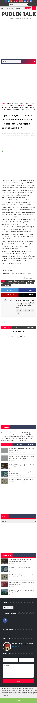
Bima (21, 103)
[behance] (25, 1)
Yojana (4, 107)
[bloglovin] (17, 1)
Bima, (3, 135)
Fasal (32, 103)
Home (3, 103)
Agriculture (10, 103)
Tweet (12, 290)
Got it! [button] (19, 700)
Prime (24, 105)
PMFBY (19, 105)
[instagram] (28, 1)
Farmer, (7, 135)
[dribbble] (20, 1)
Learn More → (16, 647)
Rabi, (33, 135)
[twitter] (9, 1)
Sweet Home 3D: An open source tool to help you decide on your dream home (21, 591)
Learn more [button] (5, 695)
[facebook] (6, 1)
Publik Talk (18, 14)
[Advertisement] (18, 39)
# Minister (16, 283)
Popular (18, 445)
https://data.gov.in (29, 278)
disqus (18, 327)
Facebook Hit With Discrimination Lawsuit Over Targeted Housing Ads (21, 457)
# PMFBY (23, 283)
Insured (6, 105)
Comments (30, 445)
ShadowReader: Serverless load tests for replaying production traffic (22, 465)
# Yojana (7, 285)
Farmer (27, 103)
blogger (6, 327)
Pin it (12, 295)
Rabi (29, 105)
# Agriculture (9, 281)
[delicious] (31, 1)
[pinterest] (14, 1)
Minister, (20, 135)
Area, (31, 133)
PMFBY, (26, 135)
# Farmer (29, 281)
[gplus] (11, 1)
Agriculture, (27, 133)
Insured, (15, 135)
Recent (6, 445)
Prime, (30, 135)
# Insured (8, 283)
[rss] (22, 1)
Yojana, (4, 137)
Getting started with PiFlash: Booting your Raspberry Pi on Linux (21, 583)
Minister (12, 105)
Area (16, 103)
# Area (17, 281)
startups (24, 8)
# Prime (29, 283)
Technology (8, 607)
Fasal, (11, 135)
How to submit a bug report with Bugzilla (21, 479)
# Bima (23, 281)
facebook (30, 327)
